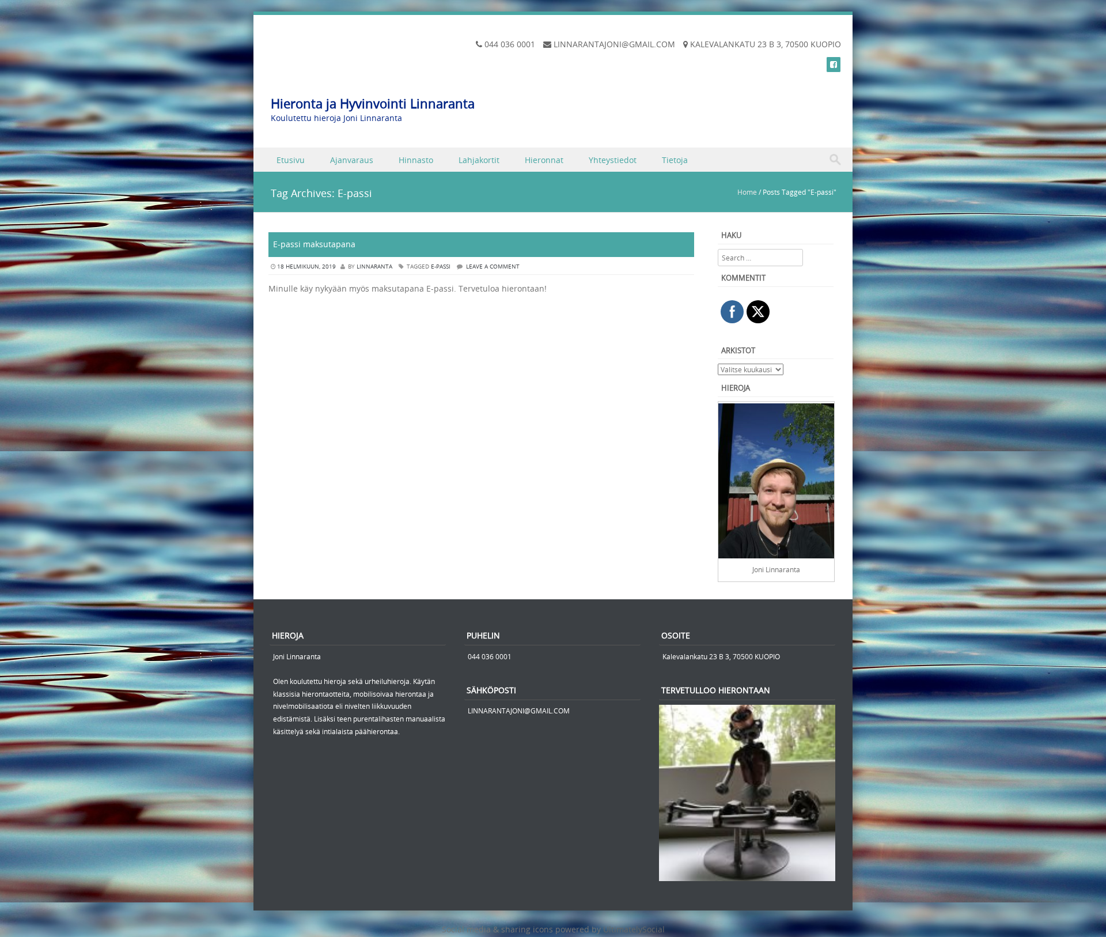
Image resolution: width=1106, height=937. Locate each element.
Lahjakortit (479, 159)
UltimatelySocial (634, 929)
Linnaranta (374, 266)
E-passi (440, 266)
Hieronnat (544, 159)
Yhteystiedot (613, 159)
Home (747, 192)
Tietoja (675, 159)
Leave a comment (493, 266)
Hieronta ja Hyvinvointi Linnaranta (373, 103)
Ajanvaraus (351, 159)
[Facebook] (833, 64)
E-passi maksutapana (314, 244)
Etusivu (290, 159)
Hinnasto (416, 159)
